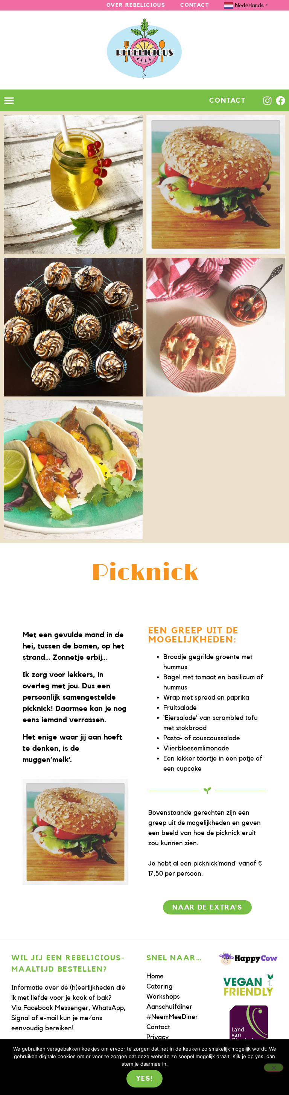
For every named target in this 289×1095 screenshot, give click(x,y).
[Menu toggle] (9, 100)
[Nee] (273, 1067)
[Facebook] (280, 100)
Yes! (144, 1078)
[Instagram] (267, 100)
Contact (194, 5)
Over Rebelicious (135, 5)
